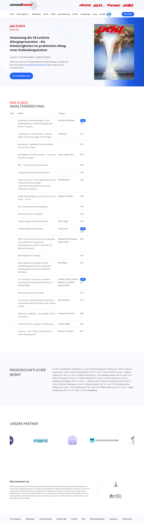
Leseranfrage (85, 14)
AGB (83, 519)
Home (12, 14)
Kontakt (75, 14)
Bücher (45, 14)
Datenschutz (127, 519)
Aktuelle (102, 14)
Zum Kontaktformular (21, 76)
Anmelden (128, 14)
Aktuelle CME (61, 519)
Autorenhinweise (64, 14)
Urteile (53, 14)
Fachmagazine (22, 14)
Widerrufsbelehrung (97, 519)
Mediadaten (36, 14)
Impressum (113, 519)
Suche (95, 14)
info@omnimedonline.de (36, 65)
